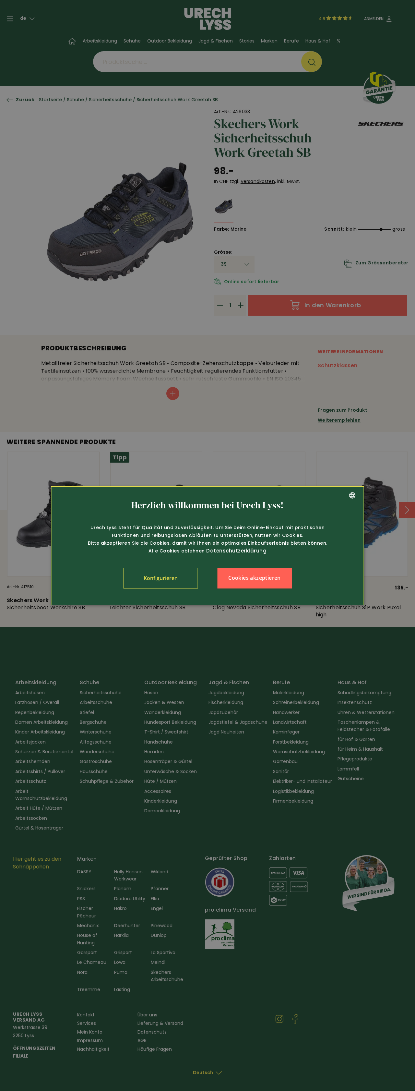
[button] (160, 578)
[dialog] (207, 545)
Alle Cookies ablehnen (176, 551)
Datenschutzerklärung (236, 550)
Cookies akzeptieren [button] (254, 577)
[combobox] (352, 495)
